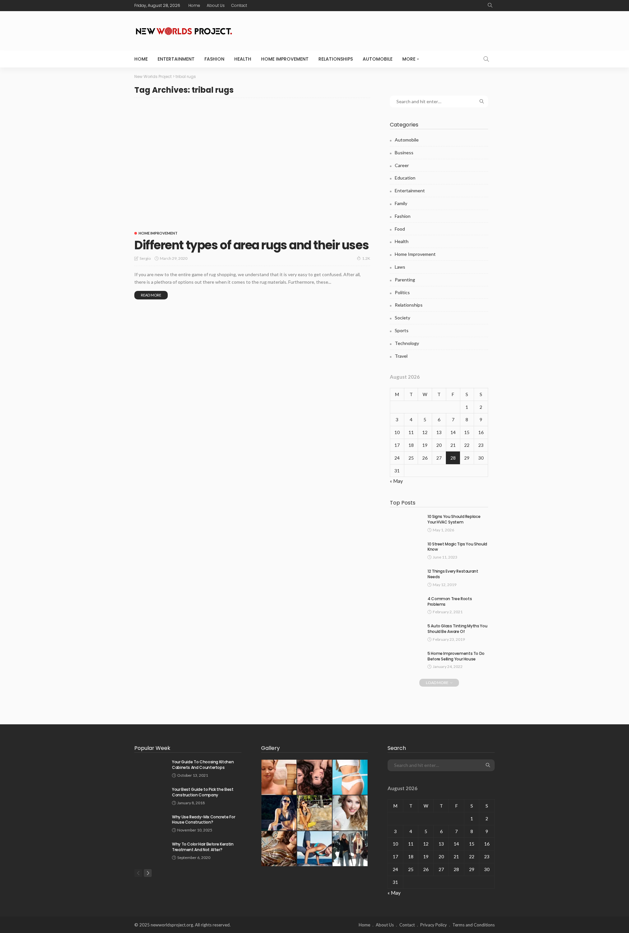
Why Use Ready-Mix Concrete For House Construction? (203, 819)
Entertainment (176, 59)
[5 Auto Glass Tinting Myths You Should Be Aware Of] (406, 631)
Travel (401, 356)
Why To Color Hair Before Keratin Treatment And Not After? (202, 846)
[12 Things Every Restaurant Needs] (406, 577)
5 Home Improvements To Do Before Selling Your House (456, 656)
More (408, 59)
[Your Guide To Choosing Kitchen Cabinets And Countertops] (150, 767)
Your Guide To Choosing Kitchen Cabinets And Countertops (203, 764)
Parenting (405, 279)
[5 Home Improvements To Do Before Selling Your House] (406, 659)
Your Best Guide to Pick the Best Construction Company (202, 792)
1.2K (366, 258)
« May (396, 481)
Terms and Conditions (473, 924)
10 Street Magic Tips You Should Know (457, 546)
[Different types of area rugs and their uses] (252, 165)
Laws (400, 267)
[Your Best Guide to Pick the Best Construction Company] (150, 795)
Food (400, 229)
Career (402, 165)
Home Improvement (285, 59)
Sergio (145, 258)
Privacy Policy (433, 924)
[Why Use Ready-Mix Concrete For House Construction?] (150, 822)
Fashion (214, 59)
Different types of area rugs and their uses (251, 245)
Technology (407, 343)
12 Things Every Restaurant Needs (453, 574)
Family (401, 203)
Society (402, 317)
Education (405, 178)
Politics (402, 292)
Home (194, 5)
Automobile (377, 59)
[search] (490, 5)
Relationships (335, 59)
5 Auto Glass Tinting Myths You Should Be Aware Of (457, 628)
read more (151, 295)
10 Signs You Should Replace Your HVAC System (454, 519)
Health (242, 59)
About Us (216, 5)
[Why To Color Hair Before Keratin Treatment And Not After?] (150, 850)
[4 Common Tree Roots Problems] (406, 604)
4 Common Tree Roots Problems (450, 601)
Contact (239, 5)
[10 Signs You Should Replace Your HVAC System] (406, 522)
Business (404, 152)
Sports (402, 330)
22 (466, 445)
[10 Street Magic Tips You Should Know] (406, 550)
